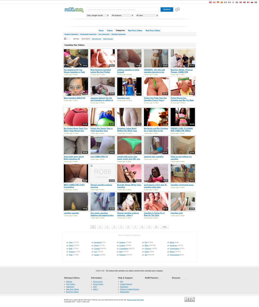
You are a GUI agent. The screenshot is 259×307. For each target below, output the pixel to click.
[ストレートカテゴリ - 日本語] (233, 2)
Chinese (148, 249)
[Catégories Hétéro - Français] (225, 2)
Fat (146, 242)
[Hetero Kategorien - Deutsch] (218, 2)
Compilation (123, 249)
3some (96, 255)
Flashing (122, 255)
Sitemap (69, 282)
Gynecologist (174, 255)
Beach (172, 252)
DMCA (95, 289)
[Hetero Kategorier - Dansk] (214, 2)
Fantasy (122, 242)
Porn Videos (70, 284)
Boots (147, 252)
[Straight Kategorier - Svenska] (256, 2)
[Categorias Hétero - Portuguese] (244, 2)
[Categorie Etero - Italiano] (229, 2)
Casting (122, 245)
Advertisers (124, 287)
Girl (146, 255)
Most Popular (108, 39)
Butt (120, 252)
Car (95, 252)
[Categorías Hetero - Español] (222, 2)
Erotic (71, 245)
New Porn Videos (135, 30)
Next (164, 227)
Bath (70, 249)
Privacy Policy (98, 284)
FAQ (121, 282)
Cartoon (72, 252)
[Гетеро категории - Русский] (252, 2)
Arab (70, 255)
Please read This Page (135, 300)
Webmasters (124, 292)
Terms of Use (98, 282)
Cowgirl (97, 249)
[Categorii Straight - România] (248, 2)
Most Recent (96, 39)
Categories (70, 287)
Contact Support (126, 284)
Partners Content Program (129, 289)
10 (156, 227)
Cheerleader (174, 249)
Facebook (97, 242)
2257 (95, 287)
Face (71, 242)
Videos (110, 30)
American (173, 245)
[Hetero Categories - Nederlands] (237, 2)
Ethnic (172, 242)
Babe (147, 245)
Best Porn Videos (153, 30)
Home (101, 30)
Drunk (96, 245)
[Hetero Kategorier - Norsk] (241, 2)
